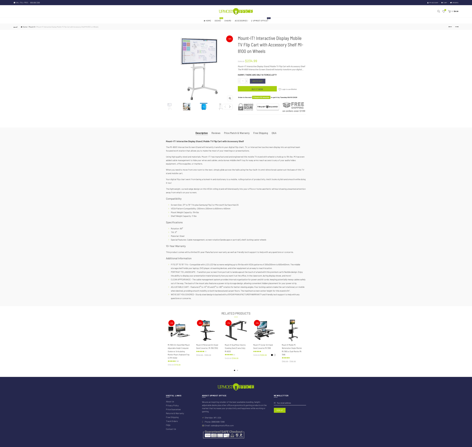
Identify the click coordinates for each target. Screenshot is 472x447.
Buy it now (257, 89)
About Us (170, 401)
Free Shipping (260, 132)
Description (202, 132)
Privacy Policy (172, 405)
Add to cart (257, 81)
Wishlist (445, 10)
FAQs (168, 425)
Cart (445, 2)
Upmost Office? (261, 20)
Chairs (227, 20)
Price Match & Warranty (237, 132)
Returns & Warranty (175, 413)
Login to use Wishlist (289, 89)
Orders (455, 2)
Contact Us (171, 429)
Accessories (241, 20)
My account (433, 2)
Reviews (216, 132)
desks (218, 20)
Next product (456, 26)
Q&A (274, 132)
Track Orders (172, 421)
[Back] (15, 26)
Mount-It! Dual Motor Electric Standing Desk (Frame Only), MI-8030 (235, 348)
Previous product (450, 26)
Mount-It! (32, 27)
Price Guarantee (173, 409)
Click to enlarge (230, 98)
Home (208, 20)
